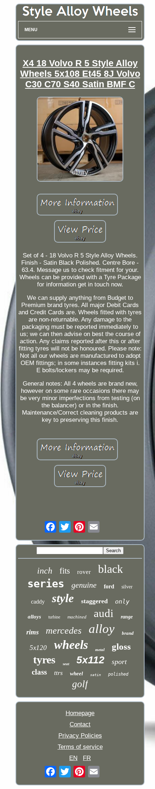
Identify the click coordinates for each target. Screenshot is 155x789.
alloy (102, 629)
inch (44, 570)
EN (73, 758)
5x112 (90, 660)
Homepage (80, 713)
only (122, 601)
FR (87, 758)
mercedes (63, 630)
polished (118, 674)
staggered (94, 601)
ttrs (58, 672)
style (63, 598)
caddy (38, 602)
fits (64, 570)
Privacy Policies (80, 735)
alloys (34, 617)
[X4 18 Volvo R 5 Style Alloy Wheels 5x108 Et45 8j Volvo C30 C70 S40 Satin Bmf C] (80, 140)
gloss (121, 646)
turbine (54, 617)
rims (32, 632)
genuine (84, 584)
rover (84, 571)
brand (128, 633)
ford (109, 586)
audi (104, 613)
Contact (80, 724)
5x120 (38, 647)
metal (100, 649)
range (127, 617)
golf (80, 684)
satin (95, 675)
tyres (44, 660)
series (45, 584)
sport (119, 662)
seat (66, 664)
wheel (76, 673)
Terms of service (80, 746)
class (39, 672)
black (110, 568)
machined (77, 617)
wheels (71, 644)
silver (127, 586)
